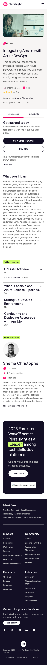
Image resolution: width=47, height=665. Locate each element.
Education (29, 577)
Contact (6, 539)
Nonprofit (29, 597)
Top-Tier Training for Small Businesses (19, 510)
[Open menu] (43, 4)
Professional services (12, 564)
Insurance (29, 592)
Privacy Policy (22, 657)
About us (7, 577)
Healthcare (30, 588)
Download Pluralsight (12, 555)
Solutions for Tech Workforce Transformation (22, 517)
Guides (28, 539)
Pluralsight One (32, 558)
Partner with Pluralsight (30, 548)
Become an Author (33, 543)
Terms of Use (9, 657)
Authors (28, 563)
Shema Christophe (23, 98)
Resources (7, 589)
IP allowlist (8, 547)
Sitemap (6, 551)
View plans (8, 559)
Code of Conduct (36, 657)
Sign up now (12, 623)
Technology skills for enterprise (16, 514)
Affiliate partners (32, 554)
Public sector (31, 601)
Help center (8, 543)
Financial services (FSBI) (33, 582)
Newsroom (7, 585)
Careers (6, 581)
